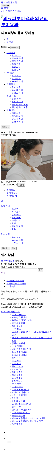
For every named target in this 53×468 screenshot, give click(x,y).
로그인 (10, 42)
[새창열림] (9, 432)
